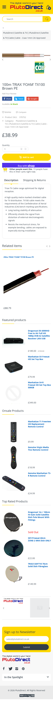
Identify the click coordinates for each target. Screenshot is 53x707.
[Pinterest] (23, 668)
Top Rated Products (15, 501)
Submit (26, 647)
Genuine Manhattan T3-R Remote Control (39, 474)
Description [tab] (11, 180)
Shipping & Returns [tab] (34, 180)
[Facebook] (3, 668)
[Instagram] (16, 668)
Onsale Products (13, 411)
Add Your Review (9, 93)
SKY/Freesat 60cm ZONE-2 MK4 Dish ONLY (39, 539)
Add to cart (28, 157)
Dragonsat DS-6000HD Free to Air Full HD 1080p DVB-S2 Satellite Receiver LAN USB (39, 334)
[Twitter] (10, 668)
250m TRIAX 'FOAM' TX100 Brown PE (19, 257)
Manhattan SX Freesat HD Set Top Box (38, 358)
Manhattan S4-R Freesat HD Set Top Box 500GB (39, 385)
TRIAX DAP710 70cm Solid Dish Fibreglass (38, 565)
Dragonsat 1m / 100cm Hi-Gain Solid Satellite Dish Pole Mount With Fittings (39, 516)
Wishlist (8, 112)
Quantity (6, 145)
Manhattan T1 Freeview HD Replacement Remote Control (39, 424)
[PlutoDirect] (26, 6)
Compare (22, 112)
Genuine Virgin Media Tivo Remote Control (38, 448)
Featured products (14, 320)
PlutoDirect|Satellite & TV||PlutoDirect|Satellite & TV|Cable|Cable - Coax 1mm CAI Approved (26, 35)
